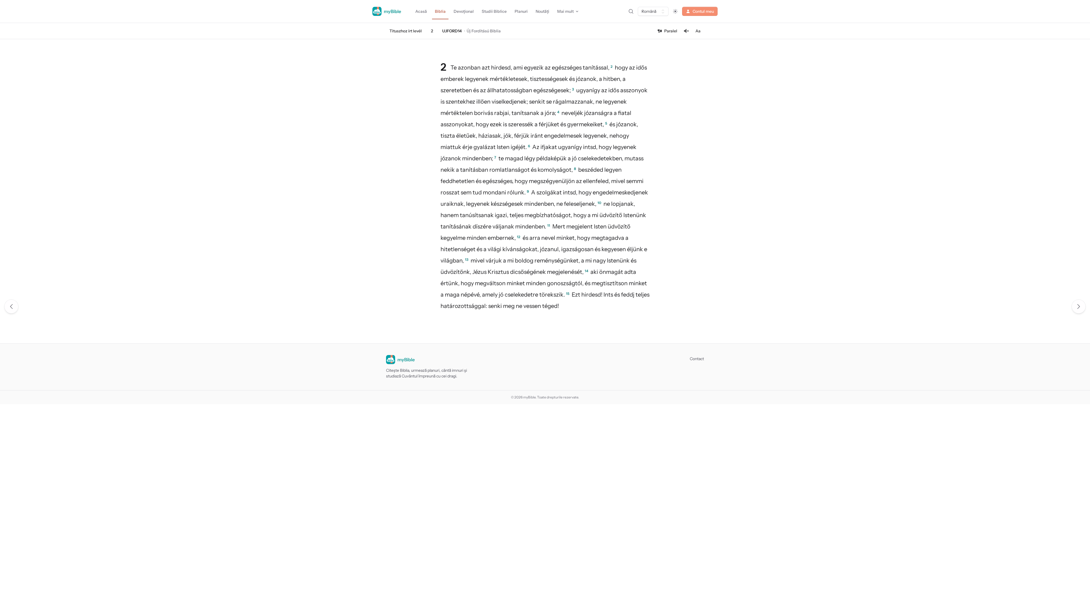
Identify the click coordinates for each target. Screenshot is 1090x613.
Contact (697, 358)
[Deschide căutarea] (631, 11)
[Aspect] (675, 11)
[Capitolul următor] (1078, 306)
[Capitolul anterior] (11, 306)
